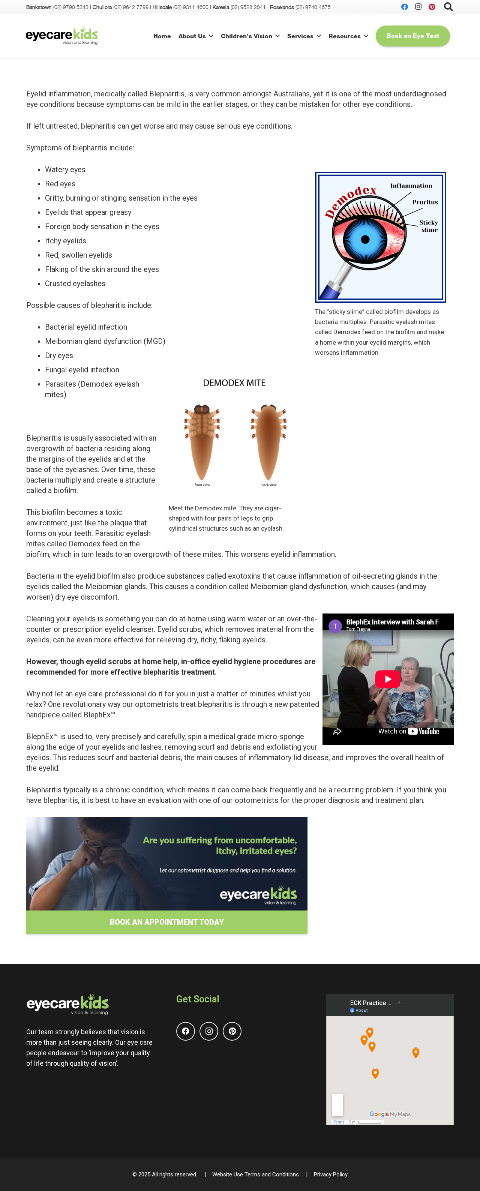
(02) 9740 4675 (313, 7)
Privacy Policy (331, 1174)
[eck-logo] (62, 36)
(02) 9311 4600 (190, 7)
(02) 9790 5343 (70, 7)
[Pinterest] (431, 7)
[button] (211, 35)
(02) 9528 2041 (248, 7)
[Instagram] (418, 7)
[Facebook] (404, 7)
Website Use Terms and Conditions (255, 1174)
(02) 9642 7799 (130, 7)
